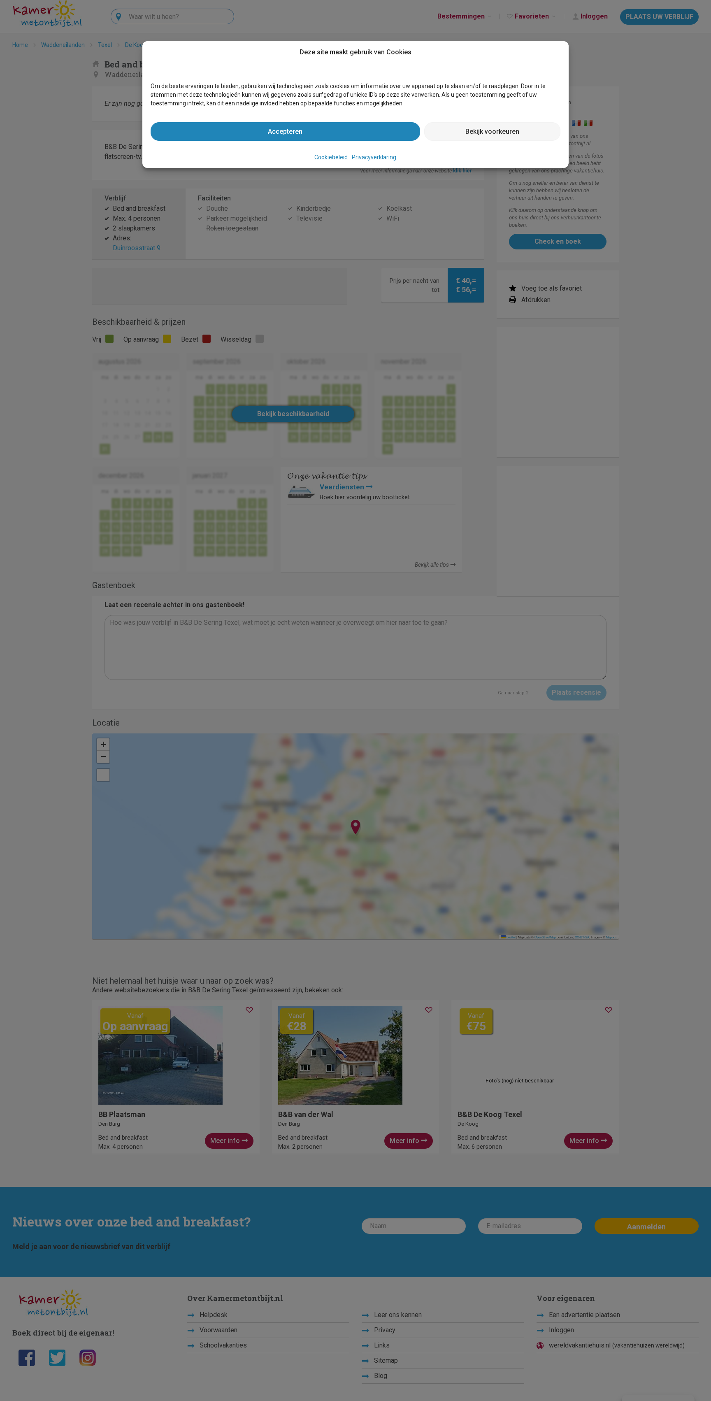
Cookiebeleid (331, 157)
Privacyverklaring (374, 157)
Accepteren (285, 131)
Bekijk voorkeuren (492, 131)
